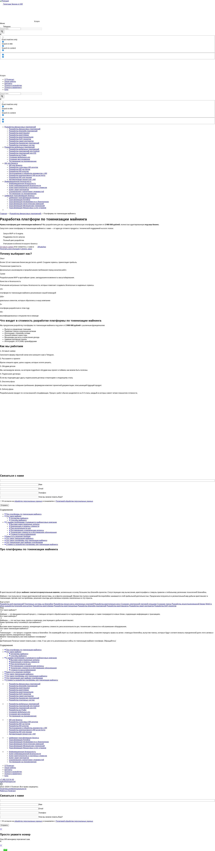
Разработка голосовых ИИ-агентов (23, 167)
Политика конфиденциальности (13, 789)
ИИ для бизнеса (11, 163)
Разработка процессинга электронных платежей (74, 604)
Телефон (42, 493)
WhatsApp (41, 247)
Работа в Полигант (8, 791)
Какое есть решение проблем (18, 536)
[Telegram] (1, 785)
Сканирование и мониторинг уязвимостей (26, 192)
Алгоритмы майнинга (19, 518)
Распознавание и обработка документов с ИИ (28, 173)
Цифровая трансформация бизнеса (19, 196)
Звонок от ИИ (17, 4)
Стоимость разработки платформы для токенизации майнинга (32, 544)
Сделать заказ (26, 249)
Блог (6, 89)
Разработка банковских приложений (24, 143)
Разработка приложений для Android (24, 151)
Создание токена (164, 604)
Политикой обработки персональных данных (74, 501)
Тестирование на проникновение (23, 161)
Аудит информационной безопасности (25, 185)
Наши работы (10, 81)
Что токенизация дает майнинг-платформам (24, 542)
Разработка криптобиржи (43, 606)
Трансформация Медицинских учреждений (27, 206)
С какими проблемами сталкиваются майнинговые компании (31, 522)
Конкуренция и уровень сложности (25, 526)
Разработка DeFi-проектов (20, 139)
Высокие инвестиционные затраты (25, 524)
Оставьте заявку (7, 247)
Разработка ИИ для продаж (20, 177)
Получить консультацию (10, 249)
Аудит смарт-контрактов (19, 190)
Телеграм (7, 4)
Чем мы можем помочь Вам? (51, 497)
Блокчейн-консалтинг (23, 606)
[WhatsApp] (5, 850)
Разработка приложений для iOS (22, 153)
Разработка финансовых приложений (20, 127)
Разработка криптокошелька (65, 606)
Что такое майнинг (14, 516)
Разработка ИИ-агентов (19, 171)
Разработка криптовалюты (118, 606)
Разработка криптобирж (19, 135)
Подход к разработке (13, 85)
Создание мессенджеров (19, 159)
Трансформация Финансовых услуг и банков (27, 208)
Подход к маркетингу (13, 87)
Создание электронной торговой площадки (139, 604)
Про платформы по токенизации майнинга (23, 514)
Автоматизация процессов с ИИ (22, 179)
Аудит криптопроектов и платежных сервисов (28, 187)
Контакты (8, 83)
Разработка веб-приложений (12, 604)
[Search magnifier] (2, 31)
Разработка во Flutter (17, 155)
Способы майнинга (19, 520)
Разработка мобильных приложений (19, 147)
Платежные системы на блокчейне (38, 604)
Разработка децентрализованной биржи (188, 604)
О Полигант (9, 79)
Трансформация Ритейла (19, 200)
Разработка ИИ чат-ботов (19, 169)
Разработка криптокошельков (21, 137)
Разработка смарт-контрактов (21, 141)
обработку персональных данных (28, 501)
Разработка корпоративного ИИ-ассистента (27, 175)
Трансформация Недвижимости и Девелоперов (29, 202)
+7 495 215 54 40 (7, 779)
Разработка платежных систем (21, 145)
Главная (3, 214)
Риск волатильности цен (21, 528)
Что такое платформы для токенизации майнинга (26, 540)
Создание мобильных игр (19, 157)
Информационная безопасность (17, 181)
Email (41, 489)
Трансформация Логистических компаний (26, 204)
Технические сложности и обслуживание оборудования (34, 532)
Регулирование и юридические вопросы (27, 530)
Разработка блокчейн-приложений (23, 131)
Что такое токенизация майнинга (19, 538)
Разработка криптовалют (19, 133)
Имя (40, 484)
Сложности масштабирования (23, 534)
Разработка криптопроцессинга (107, 604)
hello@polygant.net (7, 782)
